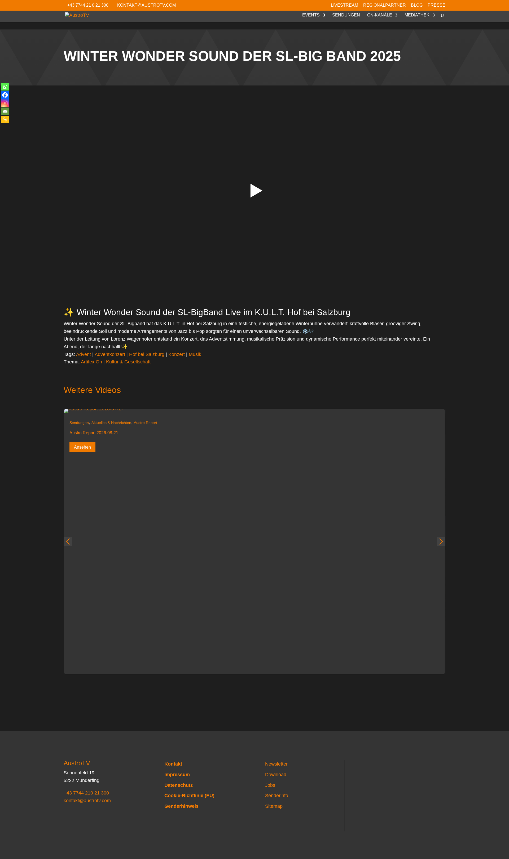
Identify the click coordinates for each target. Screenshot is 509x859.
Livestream (344, 5)
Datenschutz (178, 785)
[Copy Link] (5, 119)
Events (311, 15)
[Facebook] (5, 95)
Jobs (270, 785)
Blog (417, 5)
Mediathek (417, 15)
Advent (83, 354)
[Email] (5, 111)
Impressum (177, 774)
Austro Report (145, 422)
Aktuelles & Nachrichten (111, 422)
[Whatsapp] (5, 87)
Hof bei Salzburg (146, 354)
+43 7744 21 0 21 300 (87, 5)
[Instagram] (5, 103)
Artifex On (91, 361)
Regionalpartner (384, 5)
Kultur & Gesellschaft (128, 361)
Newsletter (276, 764)
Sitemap (274, 806)
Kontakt (173, 764)
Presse (436, 5)
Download (275, 774)
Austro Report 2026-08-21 (93, 433)
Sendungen (346, 15)
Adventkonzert (110, 354)
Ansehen (82, 447)
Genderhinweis (181, 806)
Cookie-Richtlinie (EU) (189, 795)
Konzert (176, 354)
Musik (195, 354)
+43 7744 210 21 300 (86, 793)
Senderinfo (276, 795)
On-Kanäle (379, 15)
